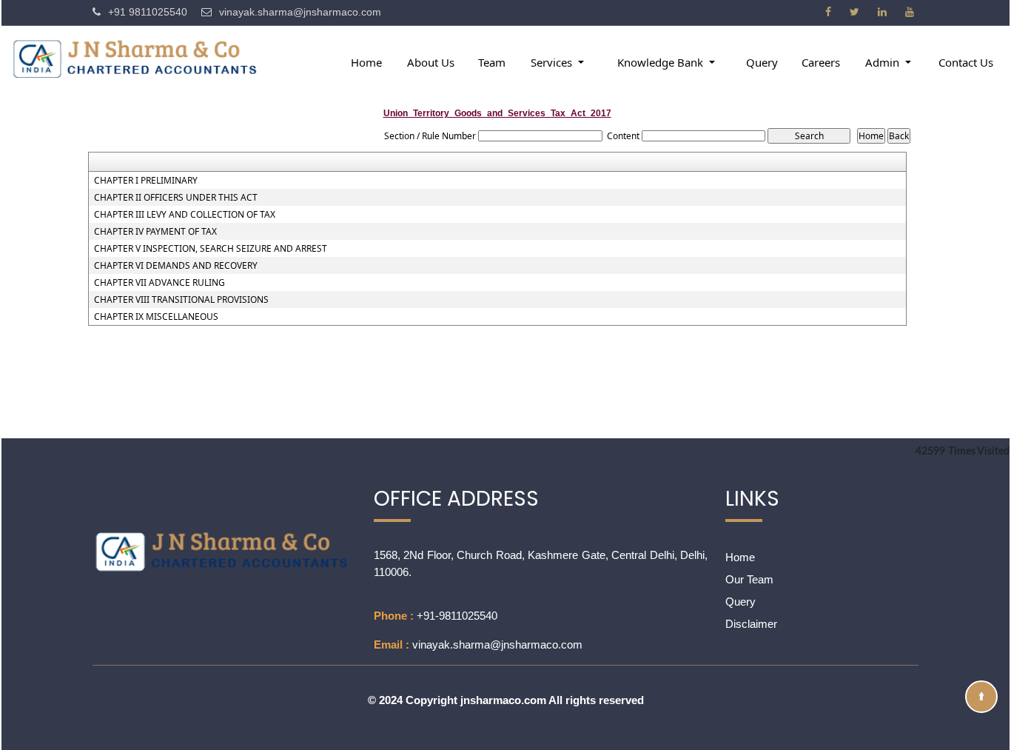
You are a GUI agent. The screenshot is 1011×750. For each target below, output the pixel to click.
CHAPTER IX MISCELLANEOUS (156, 317)
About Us (430, 62)
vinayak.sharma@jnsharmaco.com (497, 644)
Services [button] (553, 62)
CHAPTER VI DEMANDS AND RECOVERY (176, 266)
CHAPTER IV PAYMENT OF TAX (155, 232)
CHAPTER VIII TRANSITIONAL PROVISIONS (181, 300)
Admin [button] (883, 62)
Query (762, 62)
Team (492, 62)
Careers (821, 62)
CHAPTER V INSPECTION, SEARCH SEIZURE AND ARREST (210, 249)
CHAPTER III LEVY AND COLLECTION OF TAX (184, 215)
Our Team (749, 579)
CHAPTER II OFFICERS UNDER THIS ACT (176, 198)
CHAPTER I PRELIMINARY (146, 181)
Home (366, 62)
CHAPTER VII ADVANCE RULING (159, 283)
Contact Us (965, 62)
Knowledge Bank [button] (661, 62)
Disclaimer (751, 623)
